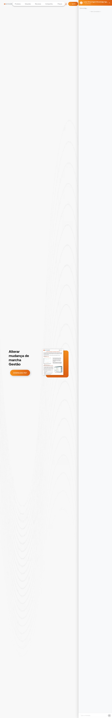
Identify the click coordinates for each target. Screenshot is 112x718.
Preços (60, 4)
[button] (17, 4)
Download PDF (20, 373)
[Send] (109, 715)
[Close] (109, 2)
